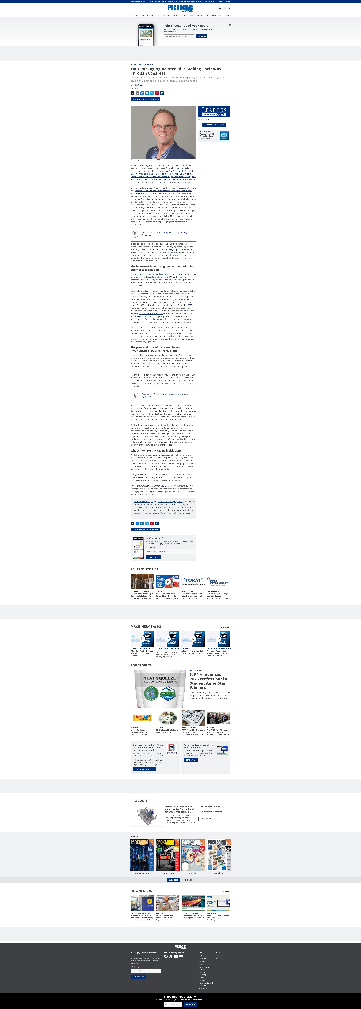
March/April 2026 (193, 873)
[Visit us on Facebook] (166, 956)
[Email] (137, 93)
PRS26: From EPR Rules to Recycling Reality (167, 731)
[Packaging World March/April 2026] (193, 855)
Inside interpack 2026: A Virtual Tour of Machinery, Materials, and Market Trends (142, 917)
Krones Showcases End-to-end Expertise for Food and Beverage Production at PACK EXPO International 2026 (179, 809)
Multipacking (212, 913)
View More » (225, 627)
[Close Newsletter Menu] (230, 25)
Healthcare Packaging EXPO (170, 501)
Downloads (160, 913)
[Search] (224, 8)
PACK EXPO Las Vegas (143, 501)
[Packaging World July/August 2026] (142, 855)
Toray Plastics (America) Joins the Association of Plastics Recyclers (191, 596)
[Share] (142, 93)
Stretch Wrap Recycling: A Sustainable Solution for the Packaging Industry (142, 596)
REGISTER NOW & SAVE (144, 769)
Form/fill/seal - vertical (140, 649)
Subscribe (173, 880)
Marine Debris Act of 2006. (151, 313)
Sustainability (187, 591)
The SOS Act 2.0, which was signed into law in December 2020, (165, 305)
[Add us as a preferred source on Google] (162, 93)
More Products (208, 819)
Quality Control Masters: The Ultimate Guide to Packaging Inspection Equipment (167, 654)
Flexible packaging (214, 591)
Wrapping (134, 728)
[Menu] (229, 8)
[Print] (132, 93)
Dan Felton (139, 85)
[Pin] (157, 93)
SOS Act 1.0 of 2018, (145, 316)
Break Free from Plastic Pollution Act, (147, 199)
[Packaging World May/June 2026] (168, 855)
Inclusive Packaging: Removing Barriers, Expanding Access (165, 917)
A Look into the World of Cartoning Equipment (192, 652)
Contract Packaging (189, 913)
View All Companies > (214, 125)
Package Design (196, 670)
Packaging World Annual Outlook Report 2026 (207, 136)
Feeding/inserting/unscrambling (219, 649)
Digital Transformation (140, 913)
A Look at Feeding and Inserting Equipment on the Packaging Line (217, 653)
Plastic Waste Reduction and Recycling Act (162, 249)
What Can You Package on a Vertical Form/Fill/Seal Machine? (142, 653)
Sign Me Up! (202, 36)
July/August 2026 (142, 873)
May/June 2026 (167, 873)
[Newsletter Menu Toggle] (219, 8)
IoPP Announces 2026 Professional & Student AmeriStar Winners (209, 681)
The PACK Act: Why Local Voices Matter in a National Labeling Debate (218, 732)
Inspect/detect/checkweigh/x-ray (168, 649)
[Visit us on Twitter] (171, 956)
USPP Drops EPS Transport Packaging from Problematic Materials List (193, 732)
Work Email (150, 547)
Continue (190, 1004)
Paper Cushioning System (209, 806)
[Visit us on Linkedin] (176, 956)
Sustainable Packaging (142, 64)
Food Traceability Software (210, 812)
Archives (188, 880)
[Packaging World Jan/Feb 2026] (219, 855)
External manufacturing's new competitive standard (192, 916)
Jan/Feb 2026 (219, 873)
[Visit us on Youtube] (181, 956)
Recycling (160, 728)
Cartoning (160, 591)
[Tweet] (152, 93)
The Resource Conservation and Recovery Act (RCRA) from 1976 (159, 274)
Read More (190, 760)
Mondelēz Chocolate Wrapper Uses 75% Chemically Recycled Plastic (139, 732)
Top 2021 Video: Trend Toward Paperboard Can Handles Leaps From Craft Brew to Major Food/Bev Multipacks (167, 596)
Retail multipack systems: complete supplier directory (218, 917)
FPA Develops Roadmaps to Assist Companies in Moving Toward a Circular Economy (218, 596)
